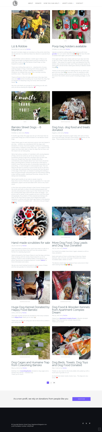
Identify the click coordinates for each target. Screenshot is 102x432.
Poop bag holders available (69, 46)
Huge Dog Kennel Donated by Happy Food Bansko (30, 308)
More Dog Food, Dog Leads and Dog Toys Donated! (69, 244)
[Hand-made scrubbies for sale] (30, 223)
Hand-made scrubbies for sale (30, 242)
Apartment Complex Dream (68, 318)
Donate (38, 3)
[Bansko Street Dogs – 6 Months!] (30, 107)
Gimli (18, 79)
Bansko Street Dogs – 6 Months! (26, 128)
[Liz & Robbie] (30, 26)
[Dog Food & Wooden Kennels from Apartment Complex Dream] (71, 287)
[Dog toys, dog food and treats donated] (71, 107)
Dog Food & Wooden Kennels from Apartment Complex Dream (71, 309)
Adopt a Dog (67, 3)
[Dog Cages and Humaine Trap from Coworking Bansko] (30, 342)
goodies (54, 54)
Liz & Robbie (19, 46)
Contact (79, 3)
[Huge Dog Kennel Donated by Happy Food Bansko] (30, 287)
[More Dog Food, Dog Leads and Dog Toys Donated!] (71, 223)
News (25, 40)
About (30, 3)
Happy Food (18, 317)
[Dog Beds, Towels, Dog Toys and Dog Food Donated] (71, 342)
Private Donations (65, 121)
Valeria (43, 260)
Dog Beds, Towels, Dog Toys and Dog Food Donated (70, 364)
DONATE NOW (81, 399)
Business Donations (25, 301)
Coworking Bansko (25, 371)
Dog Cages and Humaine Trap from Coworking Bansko (30, 364)
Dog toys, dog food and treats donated (71, 128)
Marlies (28, 49)
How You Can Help (51, 3)
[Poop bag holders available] (71, 26)
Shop (65, 40)
